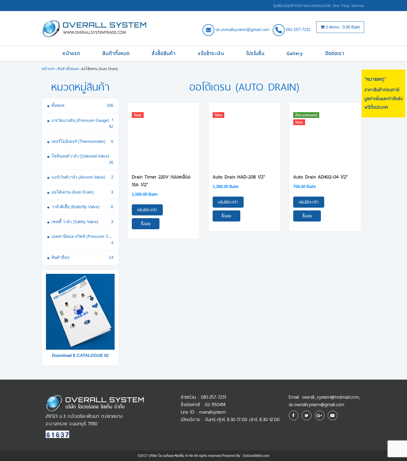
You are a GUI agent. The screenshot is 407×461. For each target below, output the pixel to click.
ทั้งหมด (58, 105)
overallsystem (212, 412)
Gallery (295, 53)
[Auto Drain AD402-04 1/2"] (325, 138)
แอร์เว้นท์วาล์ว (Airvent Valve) (78, 177)
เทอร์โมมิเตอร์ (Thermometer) (78, 141)
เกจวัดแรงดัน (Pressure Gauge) (80, 120)
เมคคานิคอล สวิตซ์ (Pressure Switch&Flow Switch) (97, 236)
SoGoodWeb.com (256, 456)
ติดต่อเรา (334, 53)
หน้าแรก (71, 53)
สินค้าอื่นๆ (60, 257)
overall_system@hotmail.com (330, 397)
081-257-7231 (298, 29)
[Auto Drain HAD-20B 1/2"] (244, 138)
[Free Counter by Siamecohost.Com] (57, 434)
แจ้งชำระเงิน (211, 53)
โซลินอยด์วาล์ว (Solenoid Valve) (80, 156)
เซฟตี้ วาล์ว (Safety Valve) (74, 221)
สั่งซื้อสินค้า (164, 53)
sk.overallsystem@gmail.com (242, 29)
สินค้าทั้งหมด (116, 53)
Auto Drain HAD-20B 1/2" (239, 177)
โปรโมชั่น (255, 53)
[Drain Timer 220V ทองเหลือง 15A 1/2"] (163, 138)
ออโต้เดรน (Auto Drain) (72, 192)
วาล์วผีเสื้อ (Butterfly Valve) (75, 206)
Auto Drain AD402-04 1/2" (320, 177)
